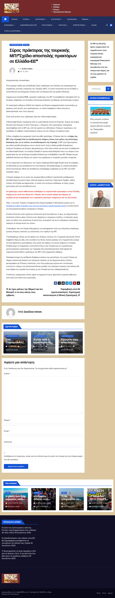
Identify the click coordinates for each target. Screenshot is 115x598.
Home (99, 593)
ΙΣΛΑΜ (94, 25)
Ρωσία (8, 492)
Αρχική (110, 593)
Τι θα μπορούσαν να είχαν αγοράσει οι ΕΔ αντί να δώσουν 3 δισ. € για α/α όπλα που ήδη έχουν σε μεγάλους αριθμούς (19, 553)
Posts (104, 593)
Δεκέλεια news (27, 69)
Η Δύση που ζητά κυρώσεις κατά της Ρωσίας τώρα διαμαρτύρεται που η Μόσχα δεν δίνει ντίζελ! (19, 530)
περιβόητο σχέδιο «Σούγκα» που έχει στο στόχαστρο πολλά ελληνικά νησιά (36, 206)
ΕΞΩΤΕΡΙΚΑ (56, 19)
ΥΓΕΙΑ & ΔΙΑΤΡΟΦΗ (12, 31)
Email (7, 431)
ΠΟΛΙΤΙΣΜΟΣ (47, 25)
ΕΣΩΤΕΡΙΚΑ (40, 19)
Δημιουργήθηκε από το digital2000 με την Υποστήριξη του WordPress (24, 592)
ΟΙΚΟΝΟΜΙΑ (72, 19)
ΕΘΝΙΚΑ (85, 19)
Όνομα (7, 420)
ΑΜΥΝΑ (64, 492)
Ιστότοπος (8, 442)
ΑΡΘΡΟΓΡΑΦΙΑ (79, 25)
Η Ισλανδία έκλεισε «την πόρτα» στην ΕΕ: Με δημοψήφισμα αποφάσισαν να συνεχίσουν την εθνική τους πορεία (18, 540)
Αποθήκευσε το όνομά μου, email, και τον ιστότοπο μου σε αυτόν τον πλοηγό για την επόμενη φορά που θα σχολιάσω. (43, 458)
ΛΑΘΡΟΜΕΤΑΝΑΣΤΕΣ (28, 25)
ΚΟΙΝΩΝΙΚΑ (9, 25)
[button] (107, 25)
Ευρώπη (36, 492)
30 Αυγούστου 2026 (15, 503)
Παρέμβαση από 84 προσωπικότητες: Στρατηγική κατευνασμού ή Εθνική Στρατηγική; (61, 292)
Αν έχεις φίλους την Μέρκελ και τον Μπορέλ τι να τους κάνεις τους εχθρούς (24, 292)
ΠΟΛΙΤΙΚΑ (63, 25)
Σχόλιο (7, 374)
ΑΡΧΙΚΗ (14, 19)
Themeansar (14, 594)
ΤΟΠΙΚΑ (26, 19)
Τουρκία (26, 44)
